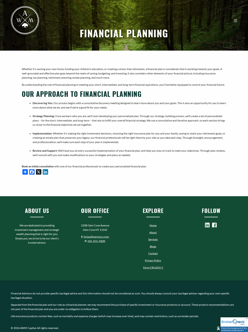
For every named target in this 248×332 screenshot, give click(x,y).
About (153, 232)
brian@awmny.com (96, 236)
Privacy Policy (153, 260)
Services (153, 239)
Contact (153, 253)
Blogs (153, 246)
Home (153, 225)
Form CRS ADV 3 (153, 267)
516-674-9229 (96, 241)
